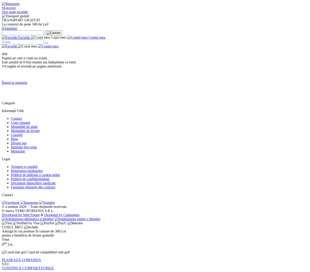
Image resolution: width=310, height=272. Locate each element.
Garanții (16, 135)
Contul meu (96, 37)
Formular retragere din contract (33, 187)
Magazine (9, 8)
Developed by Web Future (21, 215)
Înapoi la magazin (14, 83)
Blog (14, 139)
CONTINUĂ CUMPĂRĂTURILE (28, 268)
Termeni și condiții (24, 167)
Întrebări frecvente (24, 147)
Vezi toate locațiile (15, 12)
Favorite (24, 37)
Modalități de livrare (25, 131)
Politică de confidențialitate (30, 179)
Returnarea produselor (27, 171)
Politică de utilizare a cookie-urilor (35, 175)
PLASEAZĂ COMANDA (21, 260)
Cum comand (20, 123)
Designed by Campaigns (61, 215)
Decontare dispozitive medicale (33, 183)
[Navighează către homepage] (9, 28)
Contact (16, 118)
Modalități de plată (24, 127)
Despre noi (19, 143)
